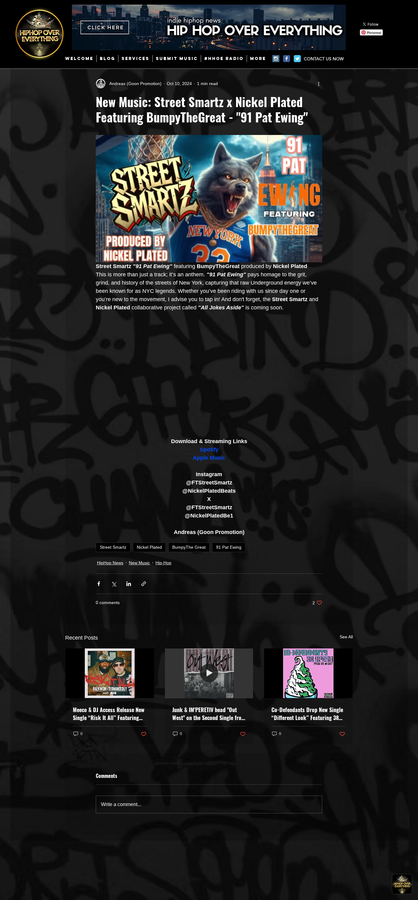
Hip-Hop (163, 562)
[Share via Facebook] (99, 584)
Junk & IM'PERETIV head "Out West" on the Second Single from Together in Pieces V (209, 714)
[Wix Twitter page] (297, 58)
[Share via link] (144, 584)
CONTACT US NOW (324, 59)
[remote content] (209, 374)
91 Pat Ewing (228, 547)
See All (346, 636)
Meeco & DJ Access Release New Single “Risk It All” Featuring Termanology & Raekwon (108, 714)
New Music (139, 562)
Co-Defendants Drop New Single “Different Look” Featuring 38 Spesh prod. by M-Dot (307, 714)
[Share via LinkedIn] (129, 584)
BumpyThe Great (189, 547)
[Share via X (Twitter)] (114, 584)
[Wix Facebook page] (286, 58)
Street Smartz (113, 547)
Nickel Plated (149, 547)
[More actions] (318, 83)
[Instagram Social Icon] (275, 58)
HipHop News (110, 562)
